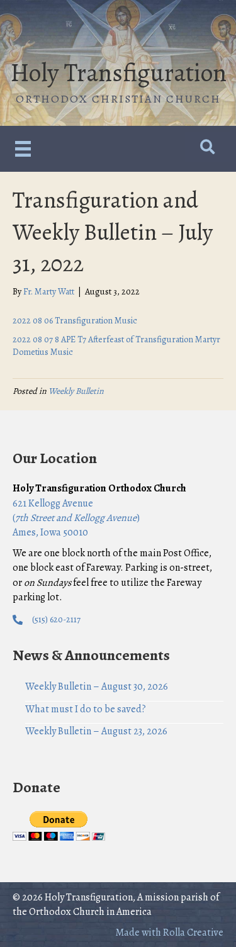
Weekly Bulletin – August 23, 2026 (96, 731)
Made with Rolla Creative (169, 932)
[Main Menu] (23, 148)
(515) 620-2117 (56, 619)
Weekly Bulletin (76, 391)
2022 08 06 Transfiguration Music (75, 321)
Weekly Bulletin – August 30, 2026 (96, 686)
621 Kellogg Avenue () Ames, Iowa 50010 (76, 517)
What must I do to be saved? (85, 709)
